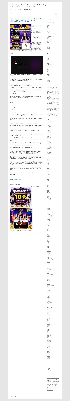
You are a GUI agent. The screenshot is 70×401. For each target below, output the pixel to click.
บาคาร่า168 (48, 35)
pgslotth (48, 242)
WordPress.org (49, 372)
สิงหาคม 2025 (49, 136)
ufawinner (48, 295)
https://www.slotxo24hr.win (51, 36)
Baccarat (48, 179)
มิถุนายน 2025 (49, 138)
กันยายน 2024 (49, 149)
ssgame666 (48, 280)
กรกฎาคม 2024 (49, 152)
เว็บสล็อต (48, 353)
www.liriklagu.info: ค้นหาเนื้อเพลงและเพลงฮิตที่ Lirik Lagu (28, 5)
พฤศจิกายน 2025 (49, 132)
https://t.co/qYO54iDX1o (35, 186)
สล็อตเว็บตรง (48, 27)
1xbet (48, 166)
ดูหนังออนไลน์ (49, 72)
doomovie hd (49, 48)
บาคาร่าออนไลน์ (49, 307)
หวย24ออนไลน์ (49, 340)
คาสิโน (48, 296)
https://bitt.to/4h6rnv (14, 181)
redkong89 (48, 253)
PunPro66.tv (49, 246)
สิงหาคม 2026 (49, 121)
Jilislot (48, 202)
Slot (47, 270)
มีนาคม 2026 (49, 127)
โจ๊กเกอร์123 (48, 25)
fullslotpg (48, 192)
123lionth (48, 160)
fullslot (48, 191)
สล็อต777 (48, 323)
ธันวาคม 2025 (49, 131)
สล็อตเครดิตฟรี (49, 335)
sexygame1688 (49, 269)
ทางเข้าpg (48, 303)
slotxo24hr (48, 276)
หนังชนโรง (48, 71)
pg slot (48, 41)
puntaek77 (57, 381)
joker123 (48, 55)
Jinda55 (48, 203)
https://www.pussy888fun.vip (51, 33)
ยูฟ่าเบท (48, 313)
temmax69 (48, 284)
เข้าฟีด (48, 369)
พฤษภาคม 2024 (49, 153)
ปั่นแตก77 (48, 309)
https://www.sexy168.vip (50, 79)
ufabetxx (48, 293)
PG (10, 156)
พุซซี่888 (48, 63)
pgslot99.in (48, 241)
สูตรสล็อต (48, 339)
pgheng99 (48, 231)
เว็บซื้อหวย (48, 348)
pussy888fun (49, 251)
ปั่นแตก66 (48, 308)
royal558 (48, 254)
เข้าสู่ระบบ (48, 368)
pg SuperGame (49, 226)
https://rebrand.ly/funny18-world (16, 176)
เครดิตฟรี (48, 345)
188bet (48, 164)
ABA (47, 171)
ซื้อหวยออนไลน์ (49, 81)
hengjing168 (48, 197)
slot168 (48, 26)
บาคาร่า (48, 304)
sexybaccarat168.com (50, 267)
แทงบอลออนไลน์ (49, 357)
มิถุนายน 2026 (49, 124)
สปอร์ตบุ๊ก (48, 315)
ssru (47, 281)
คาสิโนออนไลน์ (49, 297)
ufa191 (48, 287)
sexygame (48, 268)
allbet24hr (48, 174)
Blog (15, 9)
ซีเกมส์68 (48, 298)
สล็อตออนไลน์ (49, 334)
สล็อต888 (48, 324)
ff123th (48, 190)
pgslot (39, 28)
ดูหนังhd (48, 74)
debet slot (48, 186)
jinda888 (48, 204)
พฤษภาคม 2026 (49, 125)
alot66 (48, 175)
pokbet (48, 243)
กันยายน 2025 (49, 135)
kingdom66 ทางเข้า (50, 212)
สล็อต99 (48, 328)
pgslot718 (48, 236)
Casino (48, 185)
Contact (20, 9)
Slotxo (48, 275)
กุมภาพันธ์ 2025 (49, 143)
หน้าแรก (11, 9)
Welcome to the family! (27, 9)
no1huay (48, 221)
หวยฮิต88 (48, 342)
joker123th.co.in (49, 209)
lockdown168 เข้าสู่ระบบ (50, 215)
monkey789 (48, 220)
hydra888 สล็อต (49, 199)
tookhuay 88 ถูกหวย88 (50, 285)
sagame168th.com (49, 258)
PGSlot (18, 230)
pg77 (47, 229)
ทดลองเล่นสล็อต (49, 302)
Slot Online (48, 271)
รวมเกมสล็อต (49, 314)
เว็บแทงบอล (48, 356)
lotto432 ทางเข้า (49, 218)
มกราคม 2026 (49, 130)
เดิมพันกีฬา (48, 347)
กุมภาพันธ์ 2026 (49, 129)
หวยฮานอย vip (49, 341)
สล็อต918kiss (49, 326)
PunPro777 (48, 247)
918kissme (48, 170)
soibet (48, 278)
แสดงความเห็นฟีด (49, 370)
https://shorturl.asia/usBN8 (15, 184)
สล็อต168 (48, 318)
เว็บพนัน (48, 351)
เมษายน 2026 (49, 126)
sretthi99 (48, 279)
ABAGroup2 (48, 173)
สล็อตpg (48, 330)
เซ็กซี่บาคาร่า (49, 346)
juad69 (48, 210)
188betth (48, 47)
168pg (48, 162)
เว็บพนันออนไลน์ (49, 352)
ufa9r (47, 291)
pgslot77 (48, 237)
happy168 (48, 196)
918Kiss (48, 168)
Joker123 (53, 379)
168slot (48, 163)
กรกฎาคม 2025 (49, 137)
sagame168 (48, 257)
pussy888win (49, 252)
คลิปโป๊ (48, 38)
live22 (48, 70)
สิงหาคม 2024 (49, 151)
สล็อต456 (48, 319)
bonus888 (48, 182)
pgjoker (48, 232)
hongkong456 (49, 198)
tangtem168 (48, 282)
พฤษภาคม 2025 (49, 140)
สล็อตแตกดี (48, 337)
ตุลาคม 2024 (48, 148)
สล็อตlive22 (48, 329)
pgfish (48, 230)
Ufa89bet (48, 290)
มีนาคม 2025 (49, 142)
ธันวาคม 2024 (49, 146)
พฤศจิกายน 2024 (49, 147)
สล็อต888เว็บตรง (49, 325)
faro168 (48, 188)
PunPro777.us (49, 248)
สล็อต (47, 317)
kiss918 (48, 44)
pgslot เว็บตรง (49, 68)
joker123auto (49, 207)
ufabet (48, 292)
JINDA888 (48, 31)
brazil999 (48, 184)
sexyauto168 (49, 265)
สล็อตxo (48, 331)
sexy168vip (48, 264)
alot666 (48, 176)
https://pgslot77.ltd (50, 66)
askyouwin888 (49, 177)
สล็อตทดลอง (48, 37)
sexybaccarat (49, 64)
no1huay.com (49, 223)
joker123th (48, 208)
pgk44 (48, 234)
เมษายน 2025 (49, 141)
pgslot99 (48, 240)
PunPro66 (48, 245)
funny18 (16, 174)
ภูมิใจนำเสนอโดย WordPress (14, 396)
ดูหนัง (47, 57)
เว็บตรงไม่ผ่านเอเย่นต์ (50, 350)
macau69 (48, 219)
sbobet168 (48, 262)
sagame (48, 58)
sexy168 (48, 263)
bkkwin (48, 180)
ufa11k (48, 286)
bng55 (48, 181)
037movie (48, 159)
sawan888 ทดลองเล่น (50, 259)
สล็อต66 (48, 320)
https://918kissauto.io (50, 54)
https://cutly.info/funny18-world (15, 179)
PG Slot (48, 225)
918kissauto (48, 169)
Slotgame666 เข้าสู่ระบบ (50, 274)
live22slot (48, 214)
